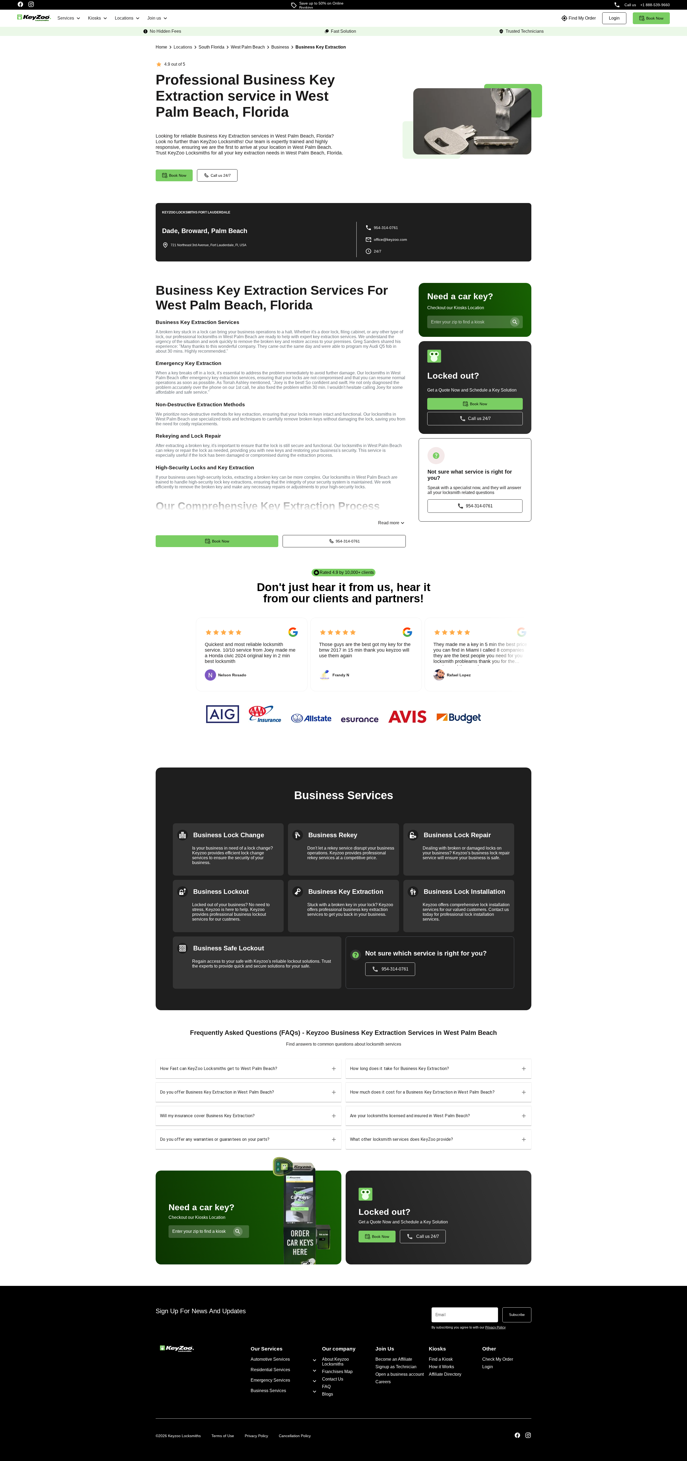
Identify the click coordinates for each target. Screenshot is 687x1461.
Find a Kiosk (441, 1359)
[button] (248, 1068)
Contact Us (332, 1379)
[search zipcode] (515, 322)
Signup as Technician (395, 1366)
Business (280, 47)
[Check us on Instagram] (31, 5)
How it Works (441, 1366)
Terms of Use (222, 1436)
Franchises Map (337, 1371)
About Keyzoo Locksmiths (335, 1361)
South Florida (211, 47)
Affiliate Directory (445, 1374)
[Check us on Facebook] (20, 5)
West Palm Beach (248, 47)
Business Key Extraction (320, 47)
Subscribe (517, 1315)
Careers (383, 1381)
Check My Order (497, 1359)
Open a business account (399, 1374)
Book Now (220, 541)
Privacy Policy (256, 1436)
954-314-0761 (348, 541)
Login (487, 1366)
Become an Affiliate (393, 1359)
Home (161, 47)
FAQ (326, 1386)
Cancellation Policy (295, 1436)
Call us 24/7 (221, 175)
